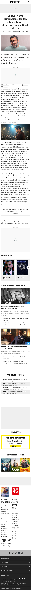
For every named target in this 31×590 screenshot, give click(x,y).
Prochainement (6, 558)
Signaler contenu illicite (15, 588)
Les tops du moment (7, 570)
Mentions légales (5, 588)
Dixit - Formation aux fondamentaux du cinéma (12, 584)
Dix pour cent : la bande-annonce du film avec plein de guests (15, 380)
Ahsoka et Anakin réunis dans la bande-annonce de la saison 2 (14, 384)
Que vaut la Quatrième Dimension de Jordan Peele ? (14, 347)
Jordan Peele (17, 222)
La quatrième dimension (6, 278)
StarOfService (23, 583)
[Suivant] (28, 267)
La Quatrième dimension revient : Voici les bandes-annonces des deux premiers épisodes (16, 211)
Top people (4, 566)
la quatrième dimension (7, 222)
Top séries (4, 562)
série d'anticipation (23, 223)
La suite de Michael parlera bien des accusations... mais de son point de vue (15, 388)
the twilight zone (5, 223)
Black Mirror (13, 223)
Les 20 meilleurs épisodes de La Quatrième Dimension (12, 307)
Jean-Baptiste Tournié (22, 31)
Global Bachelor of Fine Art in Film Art (10, 583)
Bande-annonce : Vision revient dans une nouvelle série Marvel (15, 392)
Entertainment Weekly (9, 99)
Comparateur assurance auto (8, 581)
